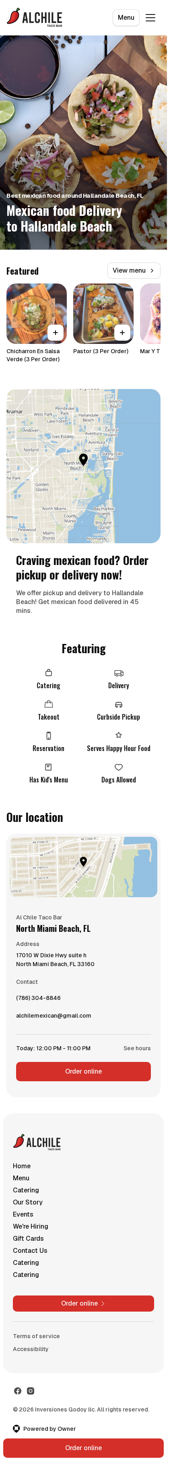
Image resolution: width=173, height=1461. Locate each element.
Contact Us (30, 1250)
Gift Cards (28, 1238)
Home (22, 1166)
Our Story (28, 1202)
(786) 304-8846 (38, 1000)
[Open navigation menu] (150, 18)
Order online (83, 1071)
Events (23, 1214)
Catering (26, 1190)
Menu (126, 17)
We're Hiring (30, 1226)
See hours (137, 1048)
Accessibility (31, 1349)
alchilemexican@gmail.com (53, 1017)
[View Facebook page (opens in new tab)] (18, 1391)
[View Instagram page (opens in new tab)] (30, 1391)
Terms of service (36, 1336)
